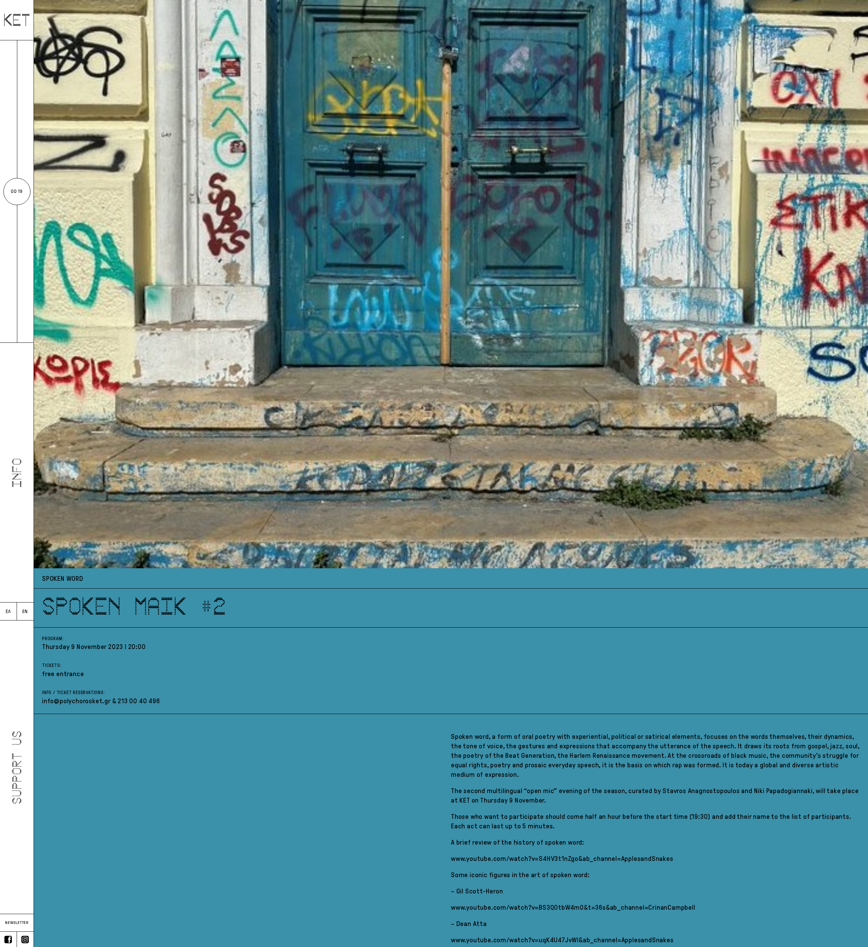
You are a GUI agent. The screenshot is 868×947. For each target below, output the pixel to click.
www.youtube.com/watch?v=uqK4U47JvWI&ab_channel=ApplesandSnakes (562, 940)
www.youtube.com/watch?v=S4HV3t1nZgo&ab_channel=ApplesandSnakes (562, 858)
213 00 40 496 (139, 701)
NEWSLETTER (16, 922)
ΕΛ (8, 611)
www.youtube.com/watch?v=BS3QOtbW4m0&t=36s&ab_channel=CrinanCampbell (573, 907)
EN (25, 611)
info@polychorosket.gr (76, 701)
